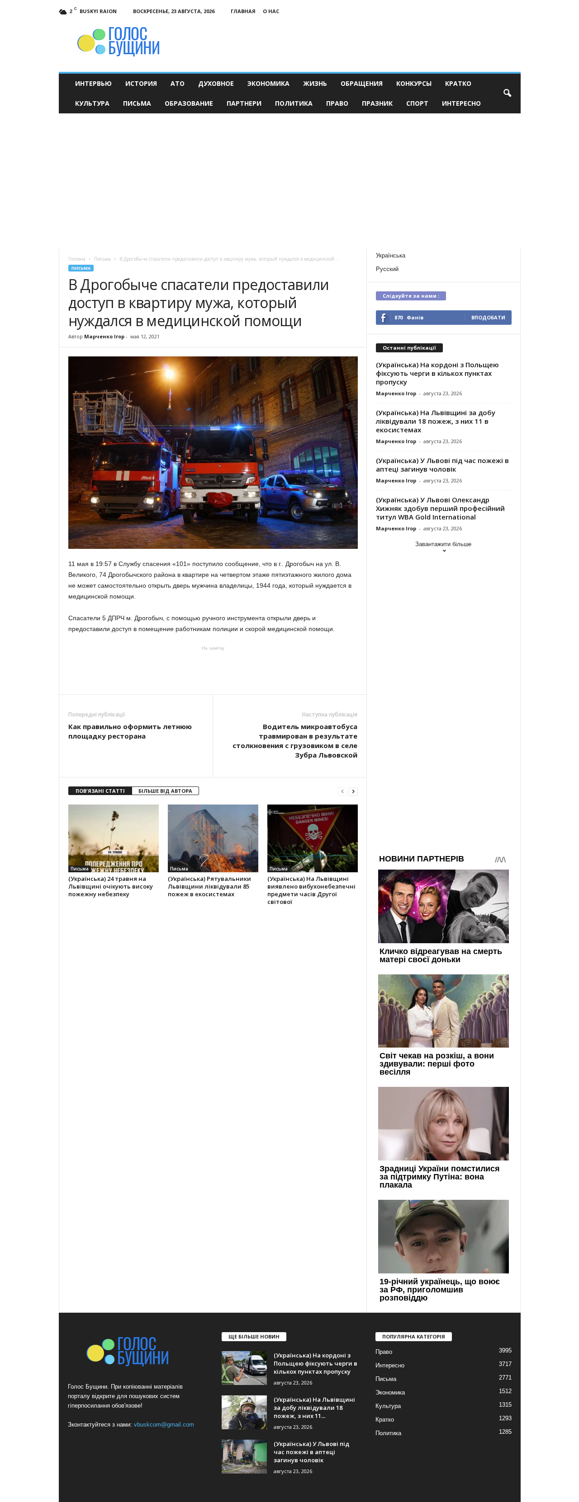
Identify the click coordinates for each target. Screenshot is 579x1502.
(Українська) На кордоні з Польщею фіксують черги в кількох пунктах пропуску (437, 373)
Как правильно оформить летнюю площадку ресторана (130, 731)
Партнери (244, 103)
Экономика (268, 83)
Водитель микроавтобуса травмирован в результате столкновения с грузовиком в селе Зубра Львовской (295, 740)
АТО (178, 83)
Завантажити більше (443, 544)
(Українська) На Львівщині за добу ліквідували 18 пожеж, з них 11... (314, 1407)
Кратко (458, 83)
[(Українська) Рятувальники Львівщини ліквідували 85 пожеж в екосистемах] (213, 838)
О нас (271, 11)
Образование (189, 103)
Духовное (216, 83)
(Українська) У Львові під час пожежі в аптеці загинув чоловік (442, 464)
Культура (92, 103)
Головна (76, 259)
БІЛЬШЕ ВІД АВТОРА (165, 790)
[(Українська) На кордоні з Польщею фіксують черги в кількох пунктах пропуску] (244, 1368)
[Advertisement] (290, 181)
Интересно (461, 103)
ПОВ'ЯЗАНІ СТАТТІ (100, 790)
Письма (137, 103)
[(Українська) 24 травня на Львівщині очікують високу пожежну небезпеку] (113, 838)
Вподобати (488, 317)
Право (337, 103)
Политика (294, 103)
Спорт (417, 103)
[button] (507, 93)
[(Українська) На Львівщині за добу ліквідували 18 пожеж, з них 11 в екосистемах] (244, 1412)
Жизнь (315, 83)
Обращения (362, 83)
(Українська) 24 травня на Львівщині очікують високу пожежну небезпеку (110, 886)
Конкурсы (414, 83)
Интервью (93, 83)
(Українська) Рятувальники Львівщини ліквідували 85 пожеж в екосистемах (209, 886)
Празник (377, 103)
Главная (243, 11)
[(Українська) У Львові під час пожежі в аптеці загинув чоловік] (244, 1457)
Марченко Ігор (104, 336)
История (141, 83)
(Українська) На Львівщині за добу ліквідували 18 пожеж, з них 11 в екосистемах (435, 421)
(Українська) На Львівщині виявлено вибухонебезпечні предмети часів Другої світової (311, 890)
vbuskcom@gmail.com (164, 1424)
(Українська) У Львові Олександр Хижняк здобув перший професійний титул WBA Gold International (440, 508)
